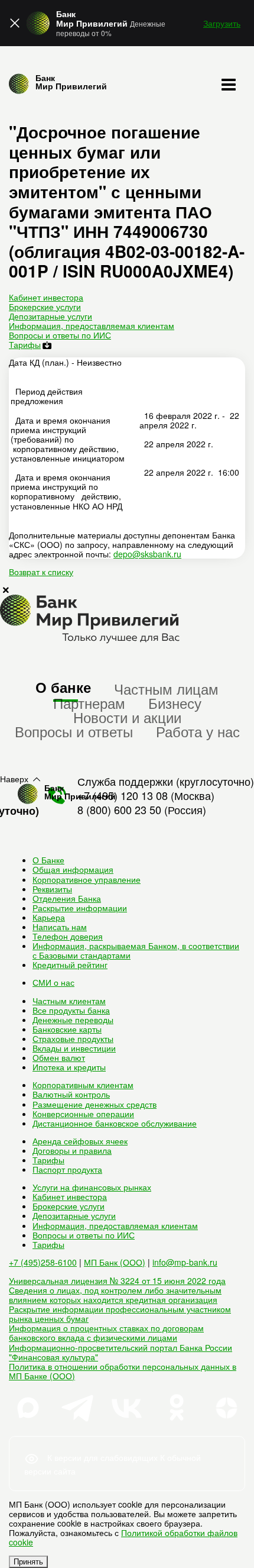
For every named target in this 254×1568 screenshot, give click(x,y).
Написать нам (59, 927)
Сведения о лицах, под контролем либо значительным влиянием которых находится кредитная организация (115, 1294)
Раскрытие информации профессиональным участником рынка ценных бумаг (120, 1313)
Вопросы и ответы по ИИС (60, 335)
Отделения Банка (66, 898)
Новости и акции (127, 716)
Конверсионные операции (83, 1113)
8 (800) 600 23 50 (119, 809)
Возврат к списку (41, 571)
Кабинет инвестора (46, 297)
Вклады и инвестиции (74, 1048)
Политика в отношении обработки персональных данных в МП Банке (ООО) (122, 1371)
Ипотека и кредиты (69, 1067)
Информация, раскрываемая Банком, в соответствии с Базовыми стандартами (135, 950)
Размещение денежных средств (94, 1104)
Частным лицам (166, 688)
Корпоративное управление (86, 879)
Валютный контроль (71, 1094)
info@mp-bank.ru (184, 1262)
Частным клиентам (69, 1000)
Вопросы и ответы (74, 731)
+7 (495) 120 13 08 (122, 795)
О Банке (48, 860)
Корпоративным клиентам (82, 1084)
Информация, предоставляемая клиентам (91, 325)
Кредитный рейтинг (70, 964)
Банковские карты (67, 1029)
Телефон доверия (67, 936)
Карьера (48, 917)
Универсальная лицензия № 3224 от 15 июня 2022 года (117, 1280)
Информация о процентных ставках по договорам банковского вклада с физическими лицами (106, 1332)
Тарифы (25, 344)
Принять (28, 1561)
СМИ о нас (53, 982)
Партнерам (89, 702)
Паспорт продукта (67, 1169)
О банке (63, 687)
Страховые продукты (72, 1038)
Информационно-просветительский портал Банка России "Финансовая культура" (120, 1352)
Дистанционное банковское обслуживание (114, 1123)
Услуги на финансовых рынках (91, 1187)
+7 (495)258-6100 (43, 1262)
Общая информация (72, 869)
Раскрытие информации (79, 908)
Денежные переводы (72, 1019)
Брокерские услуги (45, 306)
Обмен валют (58, 1057)
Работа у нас (198, 731)
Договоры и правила (72, 1150)
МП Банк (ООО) (114, 1262)
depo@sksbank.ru (147, 554)
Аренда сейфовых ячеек (80, 1141)
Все (71, 1010)
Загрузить (221, 23)
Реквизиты (52, 889)
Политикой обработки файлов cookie (123, 1537)
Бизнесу (174, 702)
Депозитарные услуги (50, 316)
